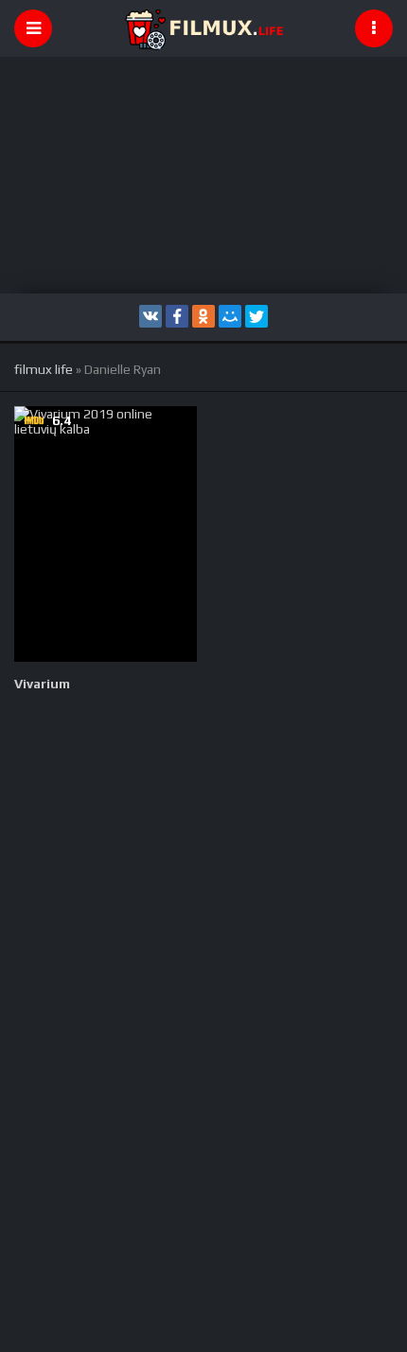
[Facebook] (177, 316)
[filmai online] (203, 28)
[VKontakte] (150, 316)
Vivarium (42, 683)
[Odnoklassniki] (203, 316)
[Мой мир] (230, 316)
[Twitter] (256, 316)
